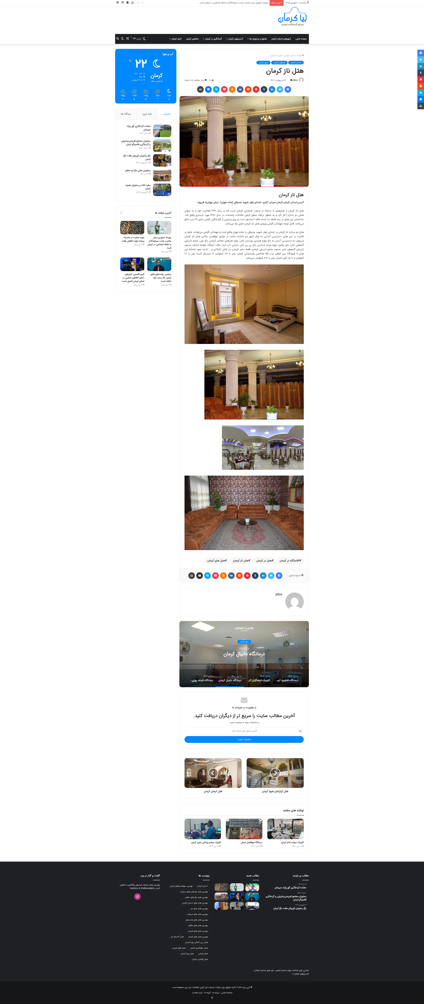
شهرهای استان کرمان (281, 38)
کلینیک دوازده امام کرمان (292, 842)
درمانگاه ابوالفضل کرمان (251, 842)
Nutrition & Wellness (140, 888)
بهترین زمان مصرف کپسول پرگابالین (143, 884)
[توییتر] (280, 89)
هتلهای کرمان (279, 62)
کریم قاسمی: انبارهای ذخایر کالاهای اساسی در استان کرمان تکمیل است (133, 277)
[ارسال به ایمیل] (291, 80)
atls (152, 888)
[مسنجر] (208, 89)
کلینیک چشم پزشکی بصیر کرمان (206, 842)
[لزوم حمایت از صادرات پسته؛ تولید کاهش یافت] (132, 227)
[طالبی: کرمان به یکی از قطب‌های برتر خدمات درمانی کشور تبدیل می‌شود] (252, 887)
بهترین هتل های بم (199, 908)
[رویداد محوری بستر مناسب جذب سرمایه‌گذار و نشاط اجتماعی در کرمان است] (159, 227)
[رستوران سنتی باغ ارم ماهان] (162, 175)
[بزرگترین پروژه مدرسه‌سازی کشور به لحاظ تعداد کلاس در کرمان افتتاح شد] (252, 906)
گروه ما (207, 992)
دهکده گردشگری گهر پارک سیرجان (139, 127)
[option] (244, 654)
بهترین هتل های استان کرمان (195, 903)
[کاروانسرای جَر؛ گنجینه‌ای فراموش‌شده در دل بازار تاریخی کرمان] (221, 897)
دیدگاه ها (126, 114)
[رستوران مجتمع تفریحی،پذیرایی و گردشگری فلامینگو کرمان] (162, 145)
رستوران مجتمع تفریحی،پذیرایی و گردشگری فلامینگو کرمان (136, 142)
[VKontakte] (240, 89)
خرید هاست (197, 992)
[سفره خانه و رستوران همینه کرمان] (162, 190)
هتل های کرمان (216, 561)
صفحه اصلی (301, 38)
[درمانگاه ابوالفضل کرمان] (244, 829)
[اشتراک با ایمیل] (199, 575)
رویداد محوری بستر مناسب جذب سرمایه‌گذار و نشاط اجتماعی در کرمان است (159, 243)
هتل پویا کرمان (187, 953)
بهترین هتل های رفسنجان (197, 920)
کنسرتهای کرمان (235, 38)
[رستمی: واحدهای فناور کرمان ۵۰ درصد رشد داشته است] (159, 264)
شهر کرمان (263, 62)
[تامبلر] (264, 89)
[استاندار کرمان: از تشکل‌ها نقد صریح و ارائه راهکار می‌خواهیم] (221, 906)
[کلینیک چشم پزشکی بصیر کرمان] (203, 829)
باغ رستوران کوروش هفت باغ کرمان (137, 157)
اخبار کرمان (176, 38)
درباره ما (215, 992)
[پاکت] (224, 89)
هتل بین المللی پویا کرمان (196, 942)
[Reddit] (248, 89)
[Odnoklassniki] (232, 89)
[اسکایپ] (216, 89)
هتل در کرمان (264, 561)
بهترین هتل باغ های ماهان (196, 897)
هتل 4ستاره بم (177, 936)
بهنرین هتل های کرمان (198, 936)
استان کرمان (289, 55)
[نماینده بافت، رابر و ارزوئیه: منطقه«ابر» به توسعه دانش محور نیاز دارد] (237, 906)
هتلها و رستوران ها (258, 38)
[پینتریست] (256, 89)
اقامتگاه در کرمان (289, 561)
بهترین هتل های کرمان (198, 931)
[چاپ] (200, 89)
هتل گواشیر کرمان (200, 959)
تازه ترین (147, 114)
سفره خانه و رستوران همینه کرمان (138, 186)
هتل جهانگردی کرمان (199, 948)
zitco (295, 80)
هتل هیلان (203, 953)
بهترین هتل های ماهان (198, 925)
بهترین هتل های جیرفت (197, 914)
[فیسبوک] (288, 89)
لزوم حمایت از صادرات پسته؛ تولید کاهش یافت (133, 239)
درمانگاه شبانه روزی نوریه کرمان (244, 654)
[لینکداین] (272, 89)
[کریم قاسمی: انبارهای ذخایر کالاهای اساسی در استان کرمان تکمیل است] (132, 264)
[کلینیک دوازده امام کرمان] (285, 829)
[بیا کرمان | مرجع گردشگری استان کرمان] (292, 16)
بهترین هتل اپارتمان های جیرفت (194, 891)
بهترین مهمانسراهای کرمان (181, 886)
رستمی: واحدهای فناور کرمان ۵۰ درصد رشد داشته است (243, 2)
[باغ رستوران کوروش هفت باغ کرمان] (162, 160)
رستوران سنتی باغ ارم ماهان (138, 170)
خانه (299, 55)
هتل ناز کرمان (240, 561)
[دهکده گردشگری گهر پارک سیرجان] (162, 131)
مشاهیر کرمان (192, 38)
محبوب (167, 114)
